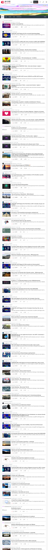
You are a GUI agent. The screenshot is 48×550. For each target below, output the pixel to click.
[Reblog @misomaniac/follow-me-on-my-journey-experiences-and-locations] (27, 519)
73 (26, 27)
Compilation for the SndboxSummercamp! (20, 483)
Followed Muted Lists (33, 11)
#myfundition (14, 134)
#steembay (14, 287)
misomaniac (6, 20)
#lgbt (11, 31)
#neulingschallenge (15, 531)
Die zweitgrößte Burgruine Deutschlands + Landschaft (23, 532)
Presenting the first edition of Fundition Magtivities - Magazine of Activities (27, 111)
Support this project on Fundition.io (18, 176)
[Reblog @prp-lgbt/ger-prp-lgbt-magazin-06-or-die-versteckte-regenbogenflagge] (27, 36)
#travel (13, 440)
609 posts (22, 10)
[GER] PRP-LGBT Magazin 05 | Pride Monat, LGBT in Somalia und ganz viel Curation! (27, 204)
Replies (10, 16)
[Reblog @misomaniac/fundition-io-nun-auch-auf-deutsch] (27, 131)
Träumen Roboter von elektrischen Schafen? (21, 404)
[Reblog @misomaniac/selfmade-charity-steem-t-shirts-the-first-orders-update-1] (27, 139)
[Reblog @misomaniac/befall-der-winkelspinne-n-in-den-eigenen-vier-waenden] (27, 527)
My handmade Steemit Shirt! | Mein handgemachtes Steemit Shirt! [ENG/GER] (28, 433)
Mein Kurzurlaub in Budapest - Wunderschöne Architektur (24, 49)
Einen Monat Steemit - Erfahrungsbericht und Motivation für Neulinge (26, 548)
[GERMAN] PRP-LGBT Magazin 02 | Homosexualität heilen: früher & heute (27, 362)
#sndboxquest (14, 490)
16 (25, 89)
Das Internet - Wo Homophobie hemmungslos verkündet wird (24, 212)
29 (25, 408)
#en (12, 142)
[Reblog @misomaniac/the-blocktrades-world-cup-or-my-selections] (27, 223)
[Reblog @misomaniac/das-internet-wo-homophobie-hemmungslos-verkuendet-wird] (27, 215)
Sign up (35, 2)
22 (25, 267)
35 (25, 197)
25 (24, 478)
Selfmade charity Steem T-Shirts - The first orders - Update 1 (24, 136)
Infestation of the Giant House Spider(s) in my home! (22, 457)
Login (31, 2)
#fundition (13, 56)
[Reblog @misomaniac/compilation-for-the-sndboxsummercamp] (27, 487)
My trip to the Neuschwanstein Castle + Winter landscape (23, 540)
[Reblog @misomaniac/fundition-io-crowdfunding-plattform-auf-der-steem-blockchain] (28, 283)
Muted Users (19, 11)
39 (25, 470)
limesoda (6, 182)
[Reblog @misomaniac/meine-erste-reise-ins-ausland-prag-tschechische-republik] (27, 320)
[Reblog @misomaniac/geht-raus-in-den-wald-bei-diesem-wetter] (27, 328)
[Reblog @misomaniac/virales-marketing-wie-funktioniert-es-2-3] (28, 382)
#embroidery (14, 235)
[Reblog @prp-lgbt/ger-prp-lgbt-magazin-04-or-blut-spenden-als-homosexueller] (28, 267)
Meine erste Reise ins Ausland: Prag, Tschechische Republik (24, 316)
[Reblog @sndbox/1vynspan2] (28, 178)
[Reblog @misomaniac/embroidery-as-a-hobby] (27, 240)
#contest (13, 351)
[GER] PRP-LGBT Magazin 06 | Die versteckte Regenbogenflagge (25, 33)
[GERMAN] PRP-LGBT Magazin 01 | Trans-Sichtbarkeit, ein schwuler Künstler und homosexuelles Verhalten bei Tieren (28, 415)
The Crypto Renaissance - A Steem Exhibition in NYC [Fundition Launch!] (27, 174)
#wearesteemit (13, 182)
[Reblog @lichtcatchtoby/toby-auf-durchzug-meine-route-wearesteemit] (28, 197)
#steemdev (13, 22)
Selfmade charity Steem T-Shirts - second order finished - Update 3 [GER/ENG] (25, 86)
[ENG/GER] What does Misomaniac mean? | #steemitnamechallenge (26, 395)
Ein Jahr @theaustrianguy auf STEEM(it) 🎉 (20, 165)
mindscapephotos (8, 152)
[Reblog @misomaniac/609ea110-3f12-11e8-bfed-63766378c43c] (27, 398)
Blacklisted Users (13, 11)
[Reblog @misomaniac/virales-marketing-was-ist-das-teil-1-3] (28, 390)
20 (25, 544)
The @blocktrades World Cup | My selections (21, 220)
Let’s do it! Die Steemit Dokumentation (19, 184)
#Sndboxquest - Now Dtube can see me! (20, 491)
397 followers (16, 10)
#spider (13, 456)
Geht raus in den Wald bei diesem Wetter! (20, 324)
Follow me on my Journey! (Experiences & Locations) (23, 516)
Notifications (18, 16)
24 (24, 436)
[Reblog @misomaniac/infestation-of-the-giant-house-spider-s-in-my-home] (27, 461)
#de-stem (14, 403)
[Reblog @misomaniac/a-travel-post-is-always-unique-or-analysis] (27, 511)
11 (25, 178)
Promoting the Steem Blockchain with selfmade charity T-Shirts (25, 144)
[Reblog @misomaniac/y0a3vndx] (27, 495)
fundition (6, 22)
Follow (44, 5)
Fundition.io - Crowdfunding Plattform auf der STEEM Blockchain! (25, 280)
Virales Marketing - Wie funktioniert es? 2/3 (20, 378)
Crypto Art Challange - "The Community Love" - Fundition (24, 57)
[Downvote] (13, 27)
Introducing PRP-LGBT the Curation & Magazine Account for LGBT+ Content (28, 467)
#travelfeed (16, 152)
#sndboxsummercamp (16, 482)
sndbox (5, 173)
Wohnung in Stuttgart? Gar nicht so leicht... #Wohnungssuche (24, 254)
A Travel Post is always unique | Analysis (20, 500)
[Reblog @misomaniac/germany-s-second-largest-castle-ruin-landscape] (27, 444)
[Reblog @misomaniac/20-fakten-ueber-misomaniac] (27, 478)
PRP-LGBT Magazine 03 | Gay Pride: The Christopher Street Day (25, 298)
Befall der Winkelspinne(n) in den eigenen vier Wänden (23, 524)
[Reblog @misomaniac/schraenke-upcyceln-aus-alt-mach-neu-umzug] (27, 97)
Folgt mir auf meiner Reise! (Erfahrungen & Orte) (22, 449)
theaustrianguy (7, 163)
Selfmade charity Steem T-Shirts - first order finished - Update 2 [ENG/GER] (27, 119)
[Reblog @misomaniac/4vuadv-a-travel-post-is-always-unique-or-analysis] (27, 503)
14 (25, 122)
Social (14, 16)
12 (24, 257)
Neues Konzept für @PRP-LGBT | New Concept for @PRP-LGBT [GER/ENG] (28, 41)
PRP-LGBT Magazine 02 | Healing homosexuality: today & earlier (25, 344)
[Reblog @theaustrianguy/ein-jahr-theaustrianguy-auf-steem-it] (29, 168)
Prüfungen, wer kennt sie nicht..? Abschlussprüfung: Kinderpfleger (26, 228)
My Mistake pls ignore (16, 508)
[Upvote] (12, 27)
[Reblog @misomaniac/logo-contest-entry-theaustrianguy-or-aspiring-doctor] (27, 356)
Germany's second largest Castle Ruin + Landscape (22, 441)
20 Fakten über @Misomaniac (17, 475)
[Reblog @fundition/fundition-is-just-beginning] (29, 27)
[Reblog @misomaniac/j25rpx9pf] (27, 147)
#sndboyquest (14, 506)
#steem (13, 431)
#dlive (13, 393)
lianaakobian (7, 403)
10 (25, 283)
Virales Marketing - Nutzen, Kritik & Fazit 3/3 (21, 370)
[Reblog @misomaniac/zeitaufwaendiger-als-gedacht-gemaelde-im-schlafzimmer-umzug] (27, 105)
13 (24, 444)
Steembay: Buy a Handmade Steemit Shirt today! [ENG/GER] (24, 288)
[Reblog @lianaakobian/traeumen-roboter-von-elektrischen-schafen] (28, 408)
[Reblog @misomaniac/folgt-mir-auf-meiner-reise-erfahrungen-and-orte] (27, 453)
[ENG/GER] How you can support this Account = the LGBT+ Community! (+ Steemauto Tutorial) (27, 335)
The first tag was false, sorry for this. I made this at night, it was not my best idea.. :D (27, 509)
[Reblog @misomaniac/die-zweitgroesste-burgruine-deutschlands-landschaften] (27, 535)
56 (25, 159)
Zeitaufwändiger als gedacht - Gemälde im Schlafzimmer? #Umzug (25, 101)
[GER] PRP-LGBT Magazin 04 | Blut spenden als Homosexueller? (25, 264)
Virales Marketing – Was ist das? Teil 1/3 (20, 387)
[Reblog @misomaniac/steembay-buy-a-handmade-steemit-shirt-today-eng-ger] (27, 292)
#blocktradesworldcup (16, 219)
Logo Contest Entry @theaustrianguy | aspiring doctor (23, 352)
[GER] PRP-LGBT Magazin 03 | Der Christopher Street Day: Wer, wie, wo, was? (27, 309)
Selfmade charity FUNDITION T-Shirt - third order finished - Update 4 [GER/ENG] (26, 67)
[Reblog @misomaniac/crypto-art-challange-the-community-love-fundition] (28, 61)
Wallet (45, 16)
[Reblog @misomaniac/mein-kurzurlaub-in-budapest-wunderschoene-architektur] (27, 53)
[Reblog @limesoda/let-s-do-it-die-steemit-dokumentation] (28, 187)
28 (24, 215)
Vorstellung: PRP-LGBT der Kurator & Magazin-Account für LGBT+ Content (28, 246)
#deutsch (13, 48)
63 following (27, 10)
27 (26, 114)
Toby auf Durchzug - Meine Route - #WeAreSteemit (22, 194)
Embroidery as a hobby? (16, 236)
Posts (6, 16)
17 (24, 535)
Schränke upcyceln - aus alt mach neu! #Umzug (21, 93)
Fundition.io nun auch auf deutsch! (19, 127)
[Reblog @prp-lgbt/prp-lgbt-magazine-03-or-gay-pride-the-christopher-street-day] (27, 301)
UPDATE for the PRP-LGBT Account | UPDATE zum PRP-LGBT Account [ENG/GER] (27, 77)
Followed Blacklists (25, 11)
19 (25, 187)
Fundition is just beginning (17, 23)
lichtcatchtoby (7, 192)
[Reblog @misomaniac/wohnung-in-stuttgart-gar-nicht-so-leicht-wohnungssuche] (27, 257)
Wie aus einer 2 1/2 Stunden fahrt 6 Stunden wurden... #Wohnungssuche (27, 272)
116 (26, 168)
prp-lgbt (6, 31)
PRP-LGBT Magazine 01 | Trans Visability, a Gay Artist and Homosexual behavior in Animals (26, 425)
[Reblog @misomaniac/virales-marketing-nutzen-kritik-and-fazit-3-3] (27, 374)
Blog (3, 16)
